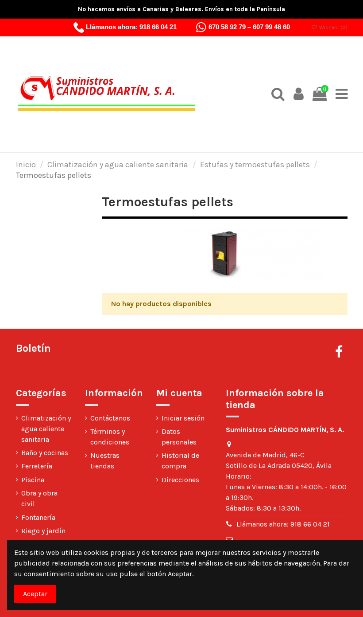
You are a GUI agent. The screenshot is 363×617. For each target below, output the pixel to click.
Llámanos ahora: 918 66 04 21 (283, 524)
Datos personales (179, 436)
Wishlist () (332, 27)
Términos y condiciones (109, 436)
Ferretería (36, 466)
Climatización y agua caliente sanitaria (46, 429)
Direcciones (180, 480)
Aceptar (35, 593)
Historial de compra (180, 460)
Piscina (32, 480)
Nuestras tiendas (105, 460)
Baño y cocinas (44, 452)
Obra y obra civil (39, 498)
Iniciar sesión (183, 418)
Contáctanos (110, 418)
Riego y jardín (43, 531)
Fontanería (38, 517)
